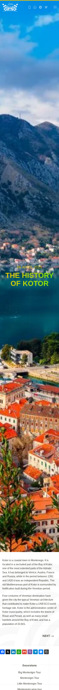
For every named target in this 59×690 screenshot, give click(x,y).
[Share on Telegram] (35, 651)
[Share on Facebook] (2, 651)
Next (46, 636)
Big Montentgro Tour (29, 672)
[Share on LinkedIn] (13, 651)
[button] (55, 7)
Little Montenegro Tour (29, 683)
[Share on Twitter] (8, 651)
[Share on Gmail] (24, 651)
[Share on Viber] (30, 651)
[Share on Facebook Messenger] (41, 651)
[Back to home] (10, 7)
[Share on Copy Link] (46, 651)
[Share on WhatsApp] (19, 651)
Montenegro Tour (29, 678)
